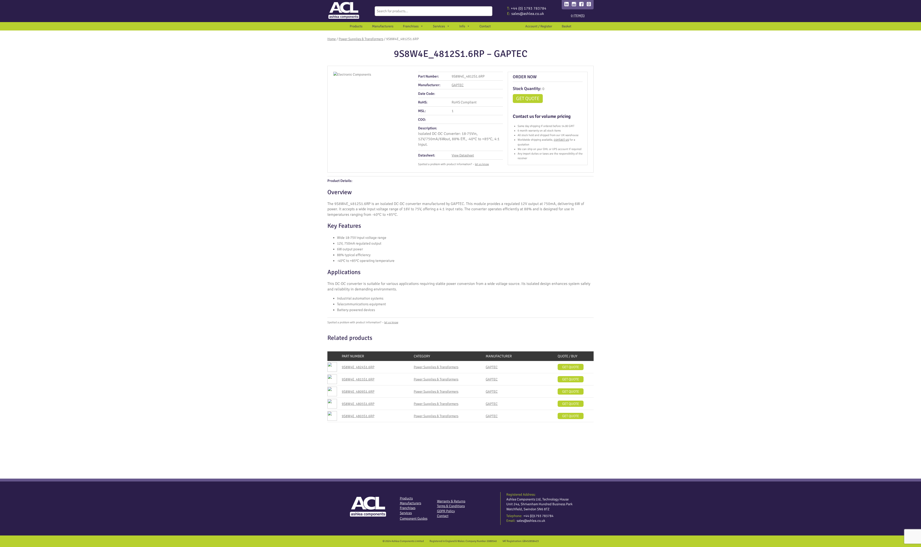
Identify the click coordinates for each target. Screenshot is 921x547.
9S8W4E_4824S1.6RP (358, 367)
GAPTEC (458, 85)
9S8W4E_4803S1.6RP (358, 416)
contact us (561, 139)
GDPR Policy (446, 511)
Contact (485, 26)
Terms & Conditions (451, 506)
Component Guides (413, 518)
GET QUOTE (527, 99)
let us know (482, 164)
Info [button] (462, 26)
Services (406, 513)
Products (356, 26)
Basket (566, 26)
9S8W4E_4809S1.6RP (358, 391)
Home (331, 39)
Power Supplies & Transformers (361, 39)
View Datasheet (463, 155)
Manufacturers (382, 26)
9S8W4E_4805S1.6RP (358, 404)
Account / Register (538, 26)
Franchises (411, 26)
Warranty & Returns (451, 501)
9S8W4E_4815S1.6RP (358, 379)
